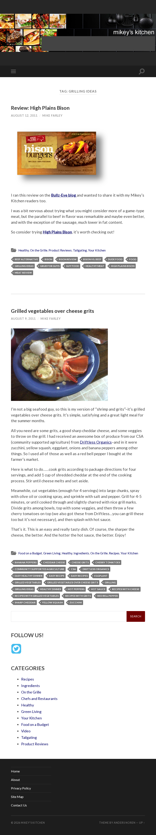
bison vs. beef (92, 259)
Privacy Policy (21, 788)
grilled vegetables (28, 582)
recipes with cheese (125, 589)
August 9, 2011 (23, 318)
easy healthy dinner (28, 575)
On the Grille (38, 250)
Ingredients (81, 553)
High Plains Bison (57, 232)
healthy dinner (50, 589)
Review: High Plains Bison (40, 108)
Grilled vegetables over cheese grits (52, 311)
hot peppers (76, 589)
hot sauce (98, 589)
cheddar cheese (54, 562)
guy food (72, 265)
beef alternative (26, 259)
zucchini (75, 602)
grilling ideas (24, 265)
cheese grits (80, 562)
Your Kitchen (97, 250)
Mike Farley (52, 115)
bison (48, 259)
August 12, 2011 (24, 115)
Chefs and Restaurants (39, 698)
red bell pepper (107, 595)
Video (25, 731)
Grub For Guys (50, 265)
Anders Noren (124, 822)
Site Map (17, 797)
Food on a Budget (30, 553)
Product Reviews (60, 250)
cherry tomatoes (107, 562)
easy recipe (56, 575)
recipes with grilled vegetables (37, 595)
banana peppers (26, 562)
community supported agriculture (39, 569)
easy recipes (79, 575)
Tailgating (80, 250)
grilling (110, 582)
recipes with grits (78, 595)
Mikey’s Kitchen (33, 822)
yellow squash (52, 602)
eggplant (101, 575)
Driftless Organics (96, 442)
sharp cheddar (25, 602)
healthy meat (95, 265)
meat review (23, 272)
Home (15, 771)
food (132, 259)
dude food (115, 259)
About (15, 780)
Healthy (23, 250)
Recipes (114, 553)
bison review (68, 259)
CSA (73, 569)
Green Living (52, 553)
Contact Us (19, 805)
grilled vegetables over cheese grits (72, 582)
